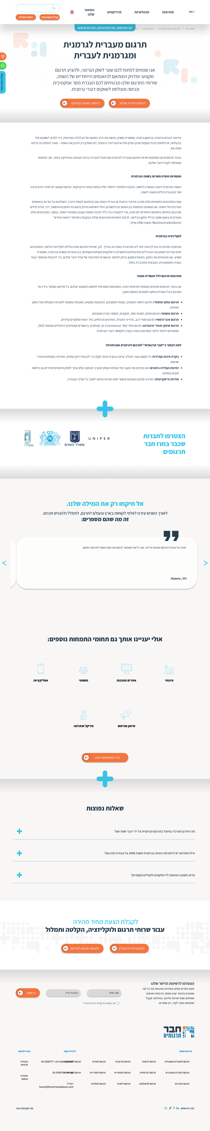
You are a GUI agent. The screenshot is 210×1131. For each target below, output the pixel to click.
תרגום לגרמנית (131, 28)
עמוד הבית (189, 28)
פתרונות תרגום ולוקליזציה (169, 28)
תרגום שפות (148, 28)
